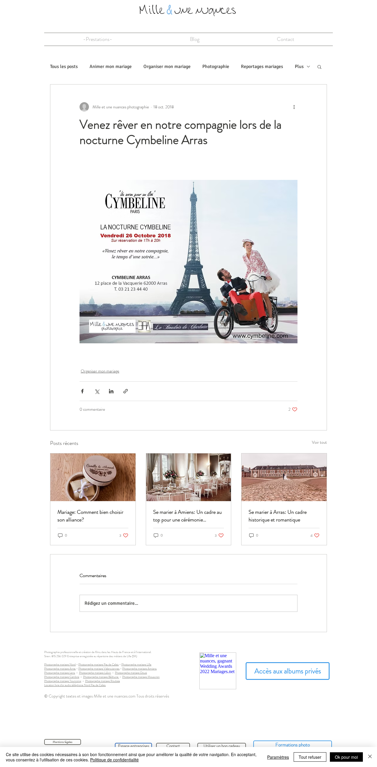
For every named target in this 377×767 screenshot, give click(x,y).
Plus (299, 66)
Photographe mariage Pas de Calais (98, 664)
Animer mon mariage (111, 66)
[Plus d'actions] (293, 106)
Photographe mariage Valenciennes (99, 668)
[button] (319, 66)
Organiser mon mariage (167, 66)
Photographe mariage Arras (60, 668)
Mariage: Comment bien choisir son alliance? (90, 516)
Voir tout (319, 442)
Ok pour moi (346, 757)
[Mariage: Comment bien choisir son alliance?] (92, 477)
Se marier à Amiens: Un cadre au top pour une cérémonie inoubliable (187, 516)
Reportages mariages (262, 66)
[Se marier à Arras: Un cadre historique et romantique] (284, 477)
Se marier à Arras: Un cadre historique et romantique (278, 516)
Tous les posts (64, 66)
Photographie (215, 66)
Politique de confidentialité (114, 760)
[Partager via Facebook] (82, 391)
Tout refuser (310, 757)
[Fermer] (369, 757)
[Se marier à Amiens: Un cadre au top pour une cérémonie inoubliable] (188, 477)
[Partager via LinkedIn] (111, 391)
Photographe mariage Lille (136, 664)
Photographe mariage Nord (60, 664)
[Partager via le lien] (125, 391)
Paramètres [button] (278, 757)
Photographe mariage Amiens (139, 668)
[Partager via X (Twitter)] (97, 391)
